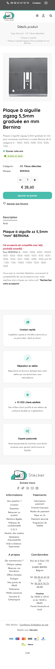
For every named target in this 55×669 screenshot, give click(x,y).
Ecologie (14, 578)
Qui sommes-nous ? (14, 560)
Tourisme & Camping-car (14, 598)
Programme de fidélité (40, 524)
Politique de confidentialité (14, 524)
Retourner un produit (14, 514)
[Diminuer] (20, 179)
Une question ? (14, 501)
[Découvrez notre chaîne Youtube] (46, 3)
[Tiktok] (22, 488)
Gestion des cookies (14, 533)
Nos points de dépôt (14, 584)
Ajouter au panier (27, 195)
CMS (27, 652)
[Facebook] (18, 488)
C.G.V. (14, 529)
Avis (5, 223)
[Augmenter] (34, 179)
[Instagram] (27, 488)
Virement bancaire (39, 507)
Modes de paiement (39, 511)
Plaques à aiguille (28, 37)
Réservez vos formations (14, 570)
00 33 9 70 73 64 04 (42, 585)
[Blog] (37, 488)
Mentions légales (14, 519)
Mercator (33, 630)
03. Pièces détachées (35, 33)
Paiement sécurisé (39, 519)
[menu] (37, 14)
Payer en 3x (39, 515)
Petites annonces (14, 592)
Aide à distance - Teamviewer (14, 545)
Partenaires (14, 589)
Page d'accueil (17, 33)
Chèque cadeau (14, 564)
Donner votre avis (14, 151)
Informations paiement (39, 502)
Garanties (14, 508)
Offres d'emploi (14, 574)
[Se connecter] (44, 15)
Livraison (14, 504)
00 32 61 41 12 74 (20, 2)
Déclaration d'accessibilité (14, 538)
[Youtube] (32, 488)
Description (10, 217)
